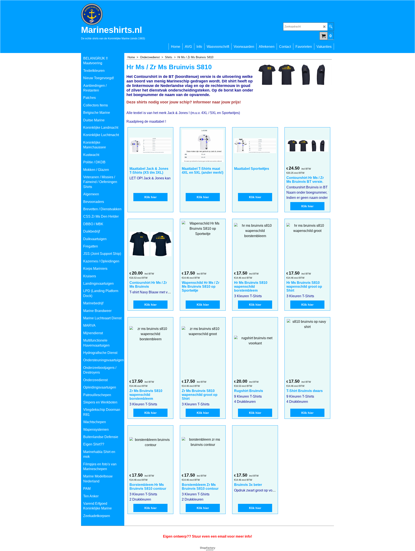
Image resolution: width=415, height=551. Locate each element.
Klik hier (150, 197)
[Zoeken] (330, 27)
